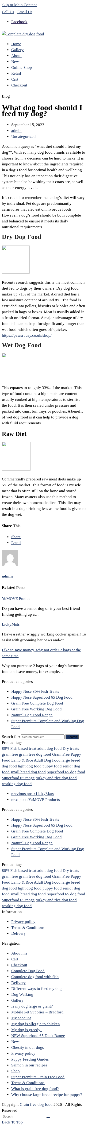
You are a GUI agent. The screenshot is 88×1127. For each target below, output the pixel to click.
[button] (16, 537)
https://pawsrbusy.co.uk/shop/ (27, 335)
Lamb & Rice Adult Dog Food (36, 760)
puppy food (52, 766)
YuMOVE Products (17, 598)
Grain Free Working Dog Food (36, 709)
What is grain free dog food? (35, 1088)
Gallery (17, 1000)
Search (72, 737)
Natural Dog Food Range (32, 715)
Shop (15, 1071)
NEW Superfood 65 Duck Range (38, 1035)
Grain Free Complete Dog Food (37, 703)
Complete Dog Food (28, 971)
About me (19, 953)
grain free (10, 754)
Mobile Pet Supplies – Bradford (37, 1012)
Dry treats (71, 748)
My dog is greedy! (26, 1030)
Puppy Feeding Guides (30, 1059)
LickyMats (11, 624)
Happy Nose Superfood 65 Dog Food (42, 697)
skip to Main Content (19, 5)
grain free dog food (35, 754)
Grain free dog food (36, 1104)
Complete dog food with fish (35, 977)
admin (16, 130)
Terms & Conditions (28, 927)
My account (21, 1018)
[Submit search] (48, 1117)
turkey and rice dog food (56, 778)
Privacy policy (23, 921)
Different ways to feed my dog (36, 988)
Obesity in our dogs (27, 1047)
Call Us (8, 12)
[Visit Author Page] (10, 565)
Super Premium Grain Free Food (38, 1077)
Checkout (19, 965)
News (15, 1041)
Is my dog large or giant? (32, 1006)
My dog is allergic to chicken (35, 1024)
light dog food (30, 766)
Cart (14, 959)
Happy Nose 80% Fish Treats (35, 691)
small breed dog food (28, 772)
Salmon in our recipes (29, 1065)
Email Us (24, 12)
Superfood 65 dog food (66, 772)
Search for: (11, 736)
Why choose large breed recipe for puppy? (46, 1094)
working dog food (17, 784)
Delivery (18, 933)
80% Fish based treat (19, 748)
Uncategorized (23, 136)
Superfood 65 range (18, 778)
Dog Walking (22, 994)
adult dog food (49, 748)
